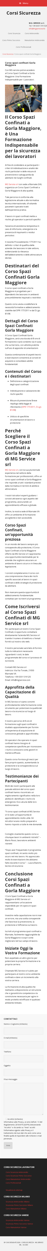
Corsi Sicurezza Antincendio (17, 1172)
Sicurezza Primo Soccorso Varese (19, 1224)
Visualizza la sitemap (14, 1190)
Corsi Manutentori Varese (16, 1227)
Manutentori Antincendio (35, 40)
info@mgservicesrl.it (37, 28)
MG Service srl (11, 184)
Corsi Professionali (23, 47)
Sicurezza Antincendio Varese (17, 1220)
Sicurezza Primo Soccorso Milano (19, 1205)
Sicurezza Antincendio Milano (17, 1201)
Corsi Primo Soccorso (11, 40)
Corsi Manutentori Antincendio (18, 1179)
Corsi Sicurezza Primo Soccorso (19, 1176)
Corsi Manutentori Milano (16, 1208)
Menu (25, 3)
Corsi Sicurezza (24, 13)
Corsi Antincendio (32, 33)
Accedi (25, 1245)
